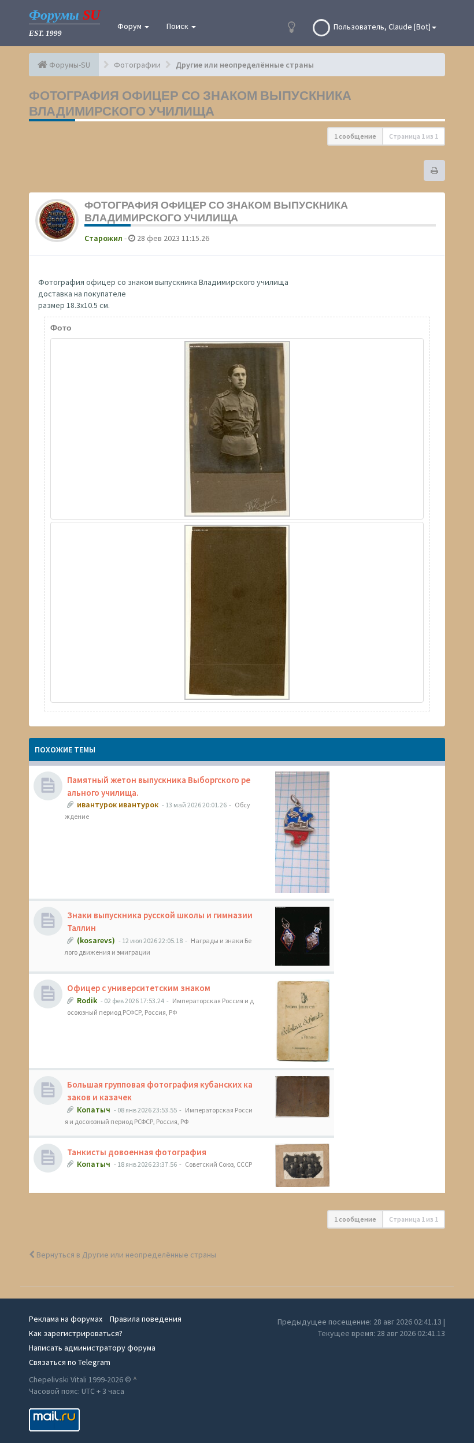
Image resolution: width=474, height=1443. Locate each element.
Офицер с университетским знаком (138, 987)
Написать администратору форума (92, 1347)
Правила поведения (146, 1319)
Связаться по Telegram (69, 1362)
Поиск (178, 26)
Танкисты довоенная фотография (136, 1152)
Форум (130, 26)
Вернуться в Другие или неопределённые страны (125, 1254)
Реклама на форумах (65, 1319)
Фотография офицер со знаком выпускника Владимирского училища (190, 103)
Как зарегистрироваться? (76, 1333)
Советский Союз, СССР (218, 1164)
